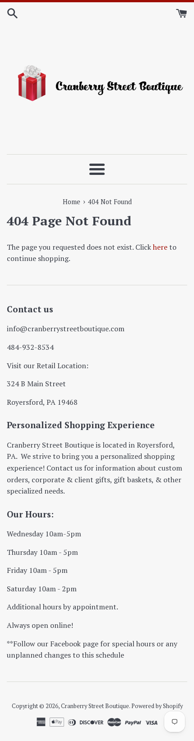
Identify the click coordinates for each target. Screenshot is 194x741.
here (160, 247)
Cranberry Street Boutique (95, 706)
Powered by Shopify (157, 706)
